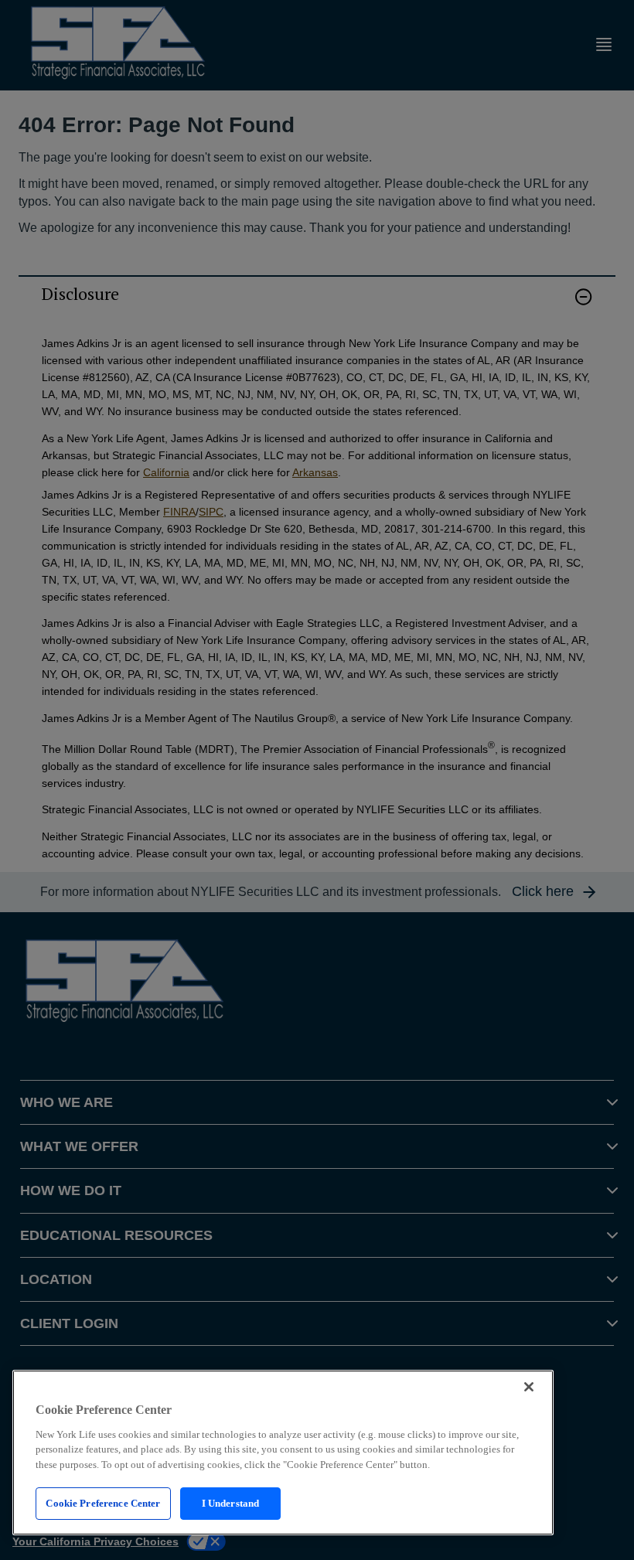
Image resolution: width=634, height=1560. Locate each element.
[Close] (529, 1387)
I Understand (231, 1503)
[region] (283, 1452)
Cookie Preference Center (103, 1503)
